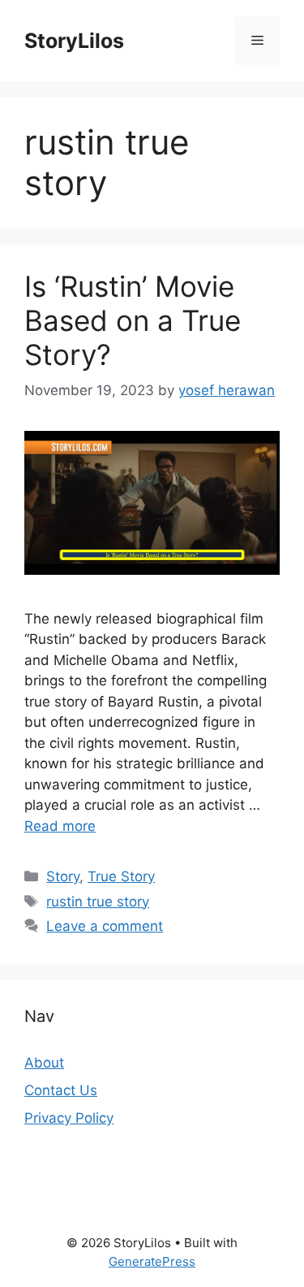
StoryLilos (74, 40)
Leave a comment (104, 926)
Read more (60, 826)
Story (62, 876)
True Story (121, 876)
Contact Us (60, 1090)
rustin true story (97, 902)
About (44, 1062)
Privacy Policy (68, 1118)
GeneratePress (152, 1261)
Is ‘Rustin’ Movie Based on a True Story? (132, 320)
